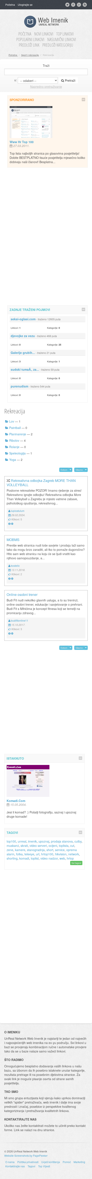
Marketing (79, 1162)
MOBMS (13, 539)
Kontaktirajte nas (15, 1166)
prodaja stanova (62, 841)
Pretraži (69, 80)
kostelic (15, 565)
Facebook (73, 5)
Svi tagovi (76, 862)
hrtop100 (47, 854)
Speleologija (17, 453)
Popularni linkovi (30, 39)
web (62, 858)
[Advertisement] (47, 235)
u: (15, 80)
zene (10, 850)
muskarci (13, 845)
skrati (24, 845)
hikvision (61, 854)
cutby (78, 841)
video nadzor (49, 858)
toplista (63, 845)
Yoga (12, 459)
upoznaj (44, 841)
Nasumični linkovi (61, 39)
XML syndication (85, 5)
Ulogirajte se (25, 4)
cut (72, 845)
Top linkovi (65, 34)
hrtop (70, 858)
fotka (19, 854)
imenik (32, 841)
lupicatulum (17, 511)
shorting (12, 858)
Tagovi (31, 1166)
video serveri (38, 845)
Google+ (79, 5)
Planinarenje (17, 434)
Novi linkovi (43, 34)
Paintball (15, 428)
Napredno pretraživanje (46, 86)
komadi (24, 858)
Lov (11, 421)
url (37, 854)
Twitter (67, 5)
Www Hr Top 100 (22, 142)
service (60, 850)
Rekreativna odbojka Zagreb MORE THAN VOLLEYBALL (41, 482)
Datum (64, 469)
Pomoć (67, 1162)
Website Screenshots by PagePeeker (25, 1155)
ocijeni (53, 845)
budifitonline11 (19, 620)
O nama (10, 1162)
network (73, 854)
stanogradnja (36, 850)
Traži (46, 65)
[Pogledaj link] (9, 523)
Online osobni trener (22, 594)
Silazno (79, 469)
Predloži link (29, 45)
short (49, 850)
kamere (20, 850)
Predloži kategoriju (57, 45)
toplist (35, 858)
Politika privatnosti (28, 1162)
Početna (10, 4)
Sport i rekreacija (30, 55)
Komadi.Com (16, 801)
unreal (22, 841)
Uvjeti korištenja (50, 1162)
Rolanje (14, 447)
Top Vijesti (44, 1166)
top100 (11, 841)
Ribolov (14, 440)
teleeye (29, 854)
